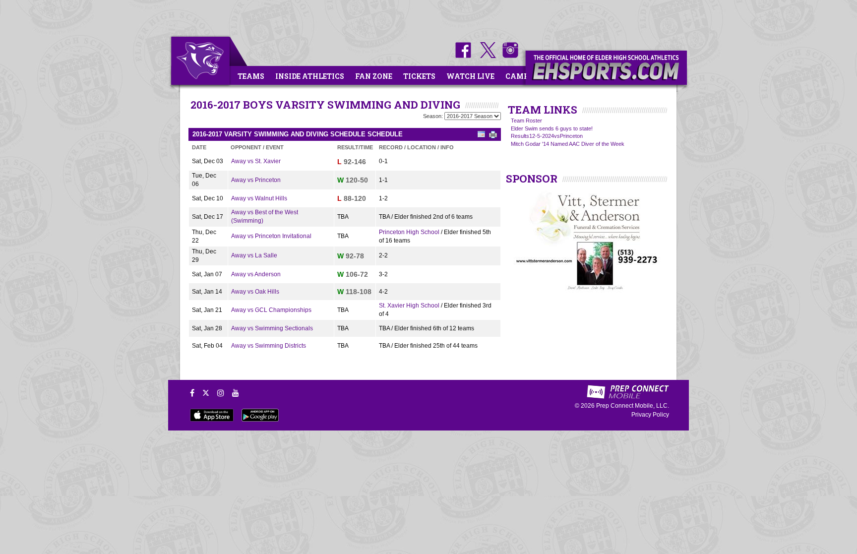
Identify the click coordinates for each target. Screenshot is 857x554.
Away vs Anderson (256, 274)
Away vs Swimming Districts (268, 345)
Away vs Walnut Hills (259, 198)
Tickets (419, 76)
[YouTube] (235, 393)
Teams (251, 76)
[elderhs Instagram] (507, 56)
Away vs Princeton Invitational (271, 236)
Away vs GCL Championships (271, 310)
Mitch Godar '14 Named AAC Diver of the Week (567, 144)
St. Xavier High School (409, 305)
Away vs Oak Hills (255, 291)
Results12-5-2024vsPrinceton (547, 136)
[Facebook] (192, 393)
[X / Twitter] (205, 392)
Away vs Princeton (256, 180)
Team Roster (526, 120)
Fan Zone (373, 76)
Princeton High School (409, 232)
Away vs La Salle (254, 255)
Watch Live (470, 76)
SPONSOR (531, 178)
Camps (519, 76)
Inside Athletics (309, 76)
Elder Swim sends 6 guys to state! (552, 128)
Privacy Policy (650, 414)
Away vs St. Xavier (256, 161)
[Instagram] (220, 393)
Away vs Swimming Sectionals (272, 328)
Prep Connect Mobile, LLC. (632, 405)
